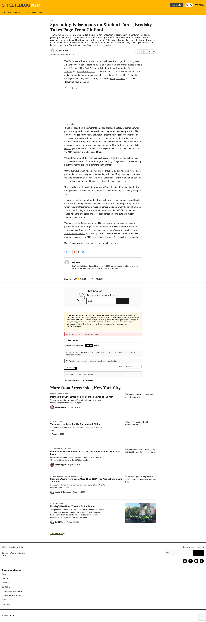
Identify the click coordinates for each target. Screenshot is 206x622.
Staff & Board (6, 587)
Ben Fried (63, 50)
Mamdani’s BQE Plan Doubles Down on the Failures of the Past (81, 397)
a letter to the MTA (86, 71)
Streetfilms (31, 13)
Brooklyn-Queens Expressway (60, 394)
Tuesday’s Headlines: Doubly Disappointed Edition (75, 424)
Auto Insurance (77, 476)
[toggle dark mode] (189, 5)
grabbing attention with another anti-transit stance (110, 64)
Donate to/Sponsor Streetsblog (12, 591)
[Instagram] (202, 561)
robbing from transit (95, 243)
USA (3, 13)
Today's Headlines (56, 421)
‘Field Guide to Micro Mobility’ (11, 600)
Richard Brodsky (86, 279)
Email (90, 301)
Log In (174, 5)
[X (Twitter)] (185, 561)
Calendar (5, 578)
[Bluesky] (196, 561)
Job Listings (6, 604)
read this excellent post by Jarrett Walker (105, 181)
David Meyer (60, 522)
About (4, 574)
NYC (9, 13)
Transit (99, 279)
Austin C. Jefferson (63, 492)
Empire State (18, 13)
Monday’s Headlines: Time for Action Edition (72, 506)
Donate (41, 13)
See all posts (56, 533)
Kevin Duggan (60, 407)
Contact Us (6, 583)
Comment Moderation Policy (11, 595)
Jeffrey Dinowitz (117, 78)
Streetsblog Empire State (61, 476)
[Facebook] (190, 561)
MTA (51, 20)
